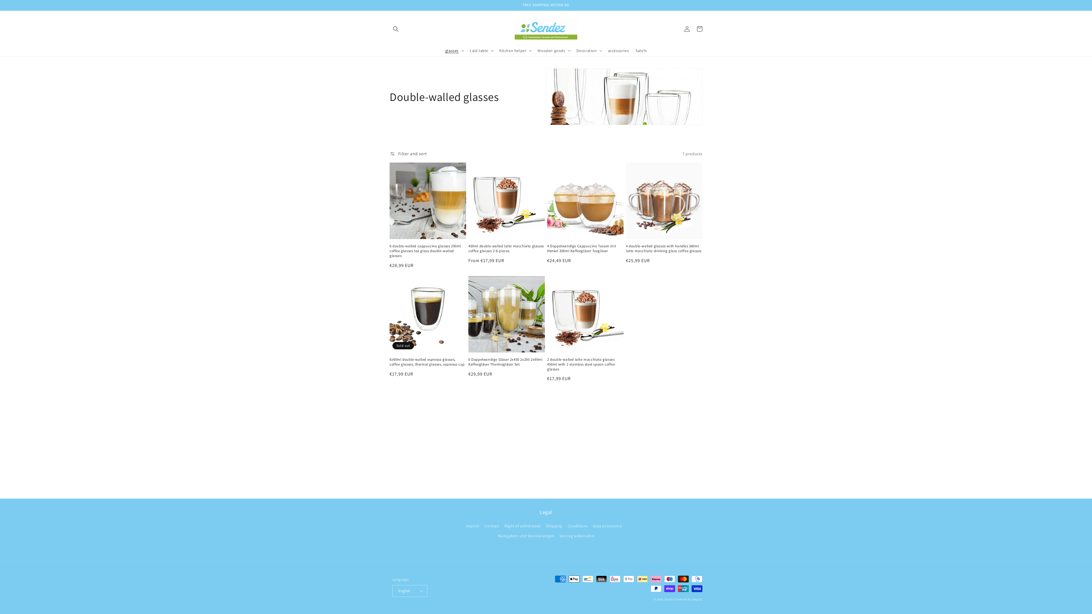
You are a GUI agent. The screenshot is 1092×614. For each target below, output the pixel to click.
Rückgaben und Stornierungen (526, 535)
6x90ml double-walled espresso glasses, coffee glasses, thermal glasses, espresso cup (427, 362)
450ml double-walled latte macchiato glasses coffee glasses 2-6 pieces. (506, 248)
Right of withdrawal (522, 525)
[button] (396, 29)
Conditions (578, 525)
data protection (607, 525)
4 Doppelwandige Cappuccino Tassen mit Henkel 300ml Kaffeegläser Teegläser (581, 248)
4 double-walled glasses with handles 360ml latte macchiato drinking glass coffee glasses (664, 248)
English (404, 590)
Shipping (554, 525)
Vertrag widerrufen (577, 535)
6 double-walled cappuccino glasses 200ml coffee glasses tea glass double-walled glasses (425, 251)
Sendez (669, 599)
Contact (492, 525)
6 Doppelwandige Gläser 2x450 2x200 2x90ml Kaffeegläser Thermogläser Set (505, 362)
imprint (472, 525)
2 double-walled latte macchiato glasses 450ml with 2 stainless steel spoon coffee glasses (581, 364)
